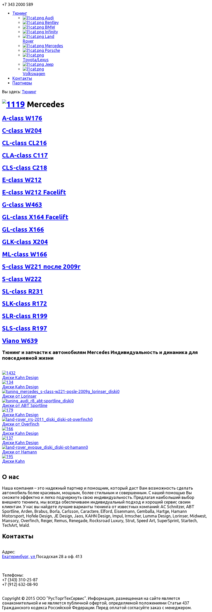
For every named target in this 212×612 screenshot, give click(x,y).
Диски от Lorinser (19, 396)
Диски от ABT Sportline (24, 405)
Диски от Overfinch (20, 424)
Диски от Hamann (19, 452)
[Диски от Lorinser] (60, 391)
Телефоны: (12, 575)
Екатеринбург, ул (19, 556)
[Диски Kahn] (7, 456)
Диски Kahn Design (20, 377)
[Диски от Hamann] (45, 447)
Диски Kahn (13, 461)
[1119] (13, 104)
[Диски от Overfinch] (47, 419)
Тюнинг (29, 91)
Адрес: (8, 552)
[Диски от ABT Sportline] (38, 400)
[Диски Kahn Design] (9, 373)
